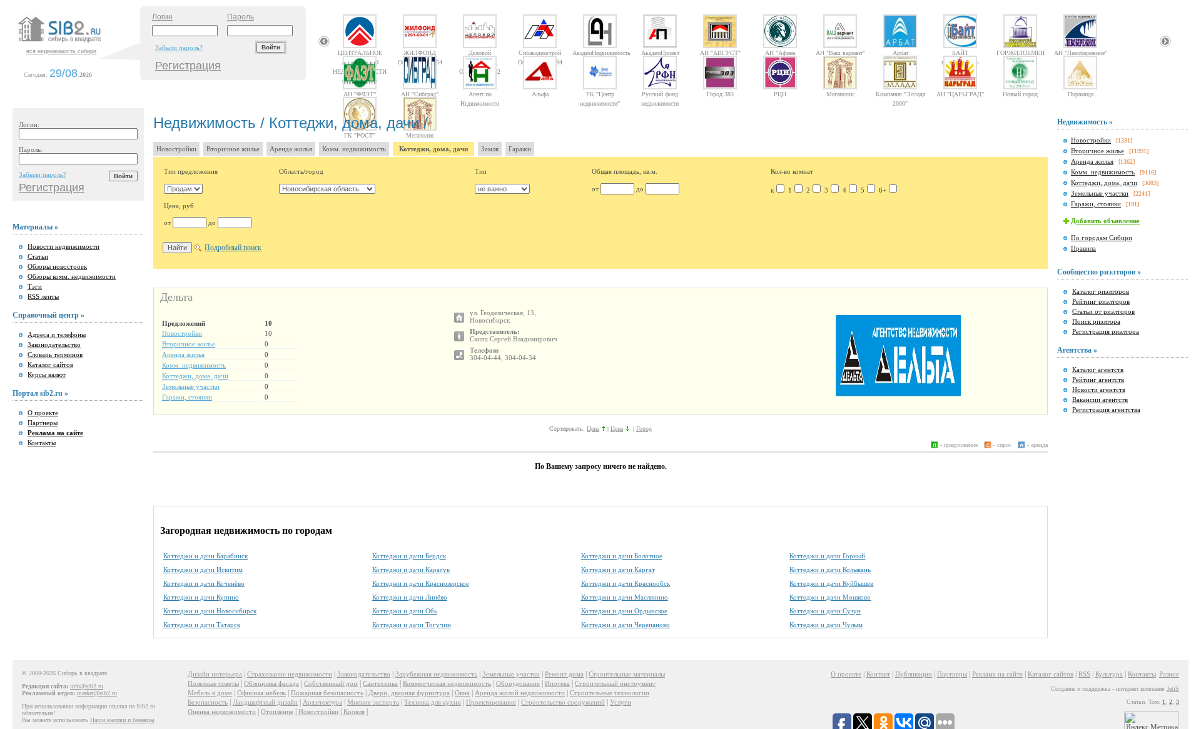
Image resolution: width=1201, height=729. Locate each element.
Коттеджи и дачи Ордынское (624, 611)
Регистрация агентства (1106, 409)
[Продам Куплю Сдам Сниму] (183, 189)
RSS (1084, 674)
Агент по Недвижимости (479, 94)
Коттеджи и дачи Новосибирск (209, 611)
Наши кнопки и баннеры (122, 719)
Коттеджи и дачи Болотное (621, 556)
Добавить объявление (1105, 220)
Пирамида (1080, 94)
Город (644, 428)
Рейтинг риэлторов (1101, 301)
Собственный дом (331, 683)
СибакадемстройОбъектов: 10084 (540, 52)
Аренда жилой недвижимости (520, 692)
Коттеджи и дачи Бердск (409, 556)
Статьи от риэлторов (1103, 311)
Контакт (878, 674)
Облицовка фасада (271, 683)
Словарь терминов (55, 354)
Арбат (900, 52)
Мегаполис (840, 94)
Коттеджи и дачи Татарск (201, 624)
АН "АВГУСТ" (720, 52)
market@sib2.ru (97, 693)
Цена (593, 428)
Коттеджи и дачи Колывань (830, 569)
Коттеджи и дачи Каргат (618, 569)
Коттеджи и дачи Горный (827, 556)
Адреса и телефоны (57, 334)
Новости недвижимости (63, 246)
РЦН (780, 94)
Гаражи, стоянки (187, 397)
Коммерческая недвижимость (447, 683)
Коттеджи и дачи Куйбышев (831, 583)
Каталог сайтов (50, 364)
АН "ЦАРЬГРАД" (960, 94)
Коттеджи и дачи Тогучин (411, 624)
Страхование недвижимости (289, 674)
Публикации (913, 674)
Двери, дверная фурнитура (409, 692)
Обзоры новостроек (57, 266)
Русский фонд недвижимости (660, 94)
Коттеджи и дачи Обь (404, 611)
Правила (1083, 248)
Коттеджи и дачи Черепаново (625, 624)
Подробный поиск (233, 247)
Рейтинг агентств (1098, 379)
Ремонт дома (564, 674)
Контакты (42, 442)
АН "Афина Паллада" (780, 52)
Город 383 (720, 94)
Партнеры (43, 422)
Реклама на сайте (997, 674)
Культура (1109, 674)
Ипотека (557, 683)
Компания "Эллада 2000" (900, 94)
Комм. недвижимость (354, 149)
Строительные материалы (627, 674)
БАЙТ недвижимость (960, 52)
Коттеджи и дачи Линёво (409, 597)
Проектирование (491, 702)
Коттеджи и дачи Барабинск (205, 556)
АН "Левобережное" (1080, 52)
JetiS (1173, 688)
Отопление (277, 711)
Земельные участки (191, 386)
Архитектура (322, 702)
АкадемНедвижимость (599, 52)
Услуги (620, 702)
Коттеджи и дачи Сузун (825, 611)
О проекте (43, 412)
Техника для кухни (432, 702)
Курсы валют (47, 374)
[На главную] (78, 43)
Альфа (540, 94)
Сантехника (380, 683)
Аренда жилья (291, 149)
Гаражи (520, 149)
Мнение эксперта (373, 702)
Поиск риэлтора (1096, 321)
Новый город (1020, 94)
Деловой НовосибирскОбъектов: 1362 (479, 52)
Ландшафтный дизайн (265, 702)
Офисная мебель (261, 692)
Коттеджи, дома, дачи (433, 149)
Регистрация (188, 65)
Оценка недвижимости (222, 711)
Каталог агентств (1097, 369)
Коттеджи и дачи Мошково (830, 597)
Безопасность (208, 702)
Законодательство (54, 344)
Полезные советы (213, 683)
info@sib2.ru (86, 686)
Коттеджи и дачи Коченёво (204, 583)
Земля (490, 149)
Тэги (35, 286)
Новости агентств (1098, 389)
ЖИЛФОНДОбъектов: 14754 (420, 52)
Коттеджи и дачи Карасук (411, 569)
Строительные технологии (609, 692)
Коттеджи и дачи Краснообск (625, 583)
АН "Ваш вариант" (840, 52)
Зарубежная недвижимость (436, 674)
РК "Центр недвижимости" (600, 94)
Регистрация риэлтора (1105, 331)
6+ (882, 190)
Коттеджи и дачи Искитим (203, 569)
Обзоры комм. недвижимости (72, 276)
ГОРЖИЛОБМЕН (1020, 52)
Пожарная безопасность (327, 692)
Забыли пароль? (179, 47)
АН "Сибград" (419, 94)
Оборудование (518, 683)
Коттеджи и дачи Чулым (826, 624)
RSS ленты (43, 296)
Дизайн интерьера (215, 674)
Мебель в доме (210, 692)
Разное (1169, 674)
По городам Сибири (1101, 237)
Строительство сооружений (563, 702)
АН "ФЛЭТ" (359, 94)
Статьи (38, 256)
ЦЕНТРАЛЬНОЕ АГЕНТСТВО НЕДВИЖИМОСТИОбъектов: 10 (360, 52)
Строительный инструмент (615, 683)
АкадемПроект (660, 52)
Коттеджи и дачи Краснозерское (420, 583)
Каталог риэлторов (1100, 291)
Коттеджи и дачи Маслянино (624, 597)
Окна (462, 692)
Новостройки (176, 149)
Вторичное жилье (233, 149)
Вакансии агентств (1100, 399)
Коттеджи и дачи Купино (201, 597)
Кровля (354, 711)
